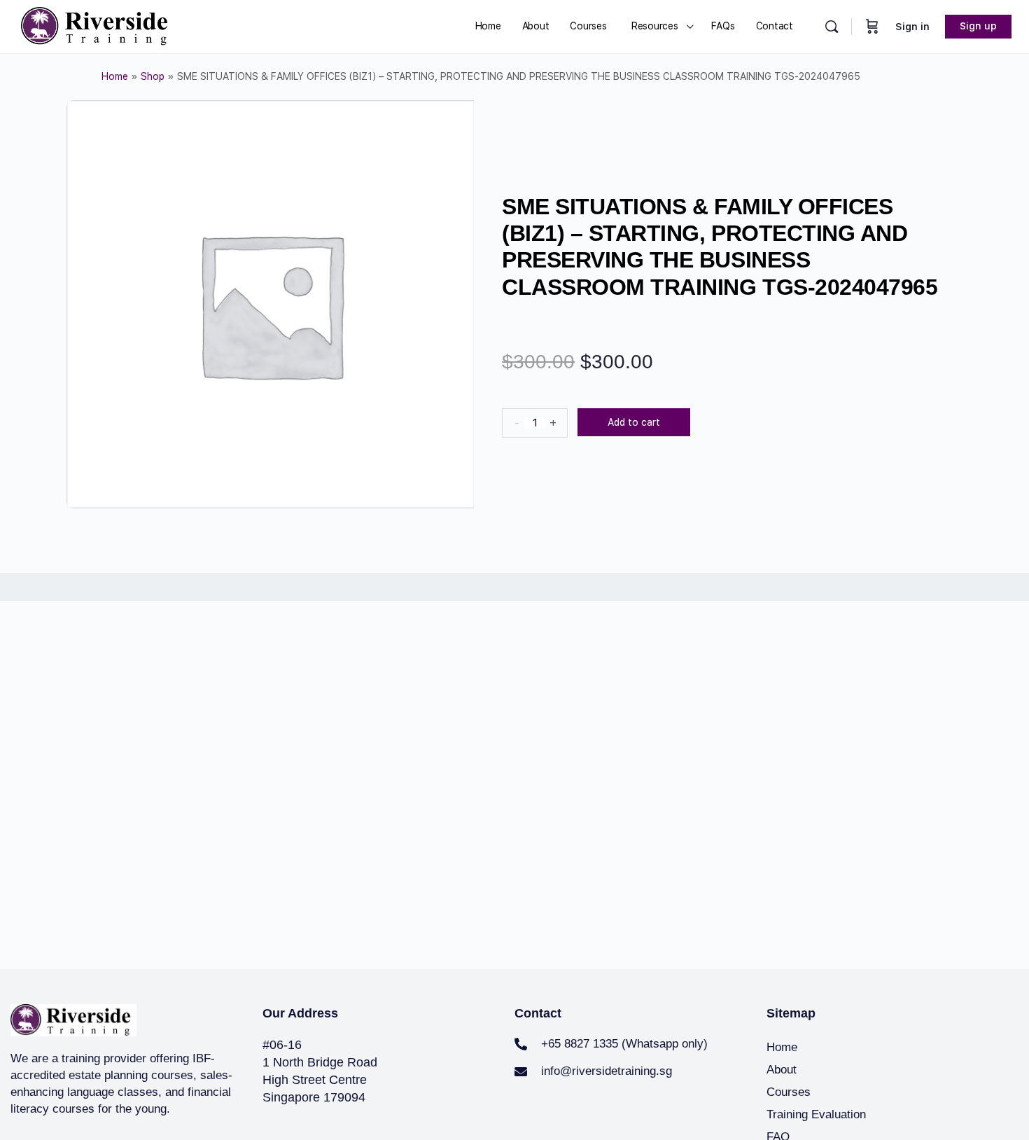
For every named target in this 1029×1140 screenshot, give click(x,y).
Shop (152, 76)
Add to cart (634, 422)
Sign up (978, 26)
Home (115, 76)
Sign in (912, 26)
